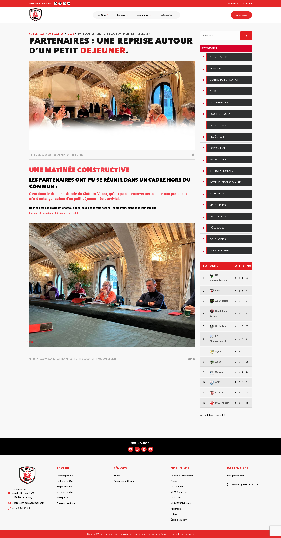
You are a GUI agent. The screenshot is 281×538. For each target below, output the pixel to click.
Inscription (62, 497)
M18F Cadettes (179, 492)
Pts (248, 266)
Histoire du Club (65, 481)
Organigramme (65, 475)
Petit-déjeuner (84, 359)
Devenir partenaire (242, 484)
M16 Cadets (177, 497)
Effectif (117, 475)
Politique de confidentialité (181, 534)
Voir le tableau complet (212, 414)
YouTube (130, 449)
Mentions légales (159, 534)
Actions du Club (65, 492)
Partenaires (64, 359)
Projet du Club (64, 486)
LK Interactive (143, 534)
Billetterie (241, 14)
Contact (247, 3)
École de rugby (179, 519)
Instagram (137, 449)
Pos (205, 266)
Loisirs (174, 514)
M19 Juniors (177, 486)
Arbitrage (176, 508)
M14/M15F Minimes (181, 503)
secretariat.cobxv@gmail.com (28, 502)
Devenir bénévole (66, 503)
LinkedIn (144, 449)
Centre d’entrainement (182, 475)
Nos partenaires (235, 475)
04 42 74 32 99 (21, 508)
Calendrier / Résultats (125, 481)
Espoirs (174, 481)
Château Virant (43, 359)
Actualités (232, 3)
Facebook (150, 449)
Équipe (214, 266)
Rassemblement (107, 359)
